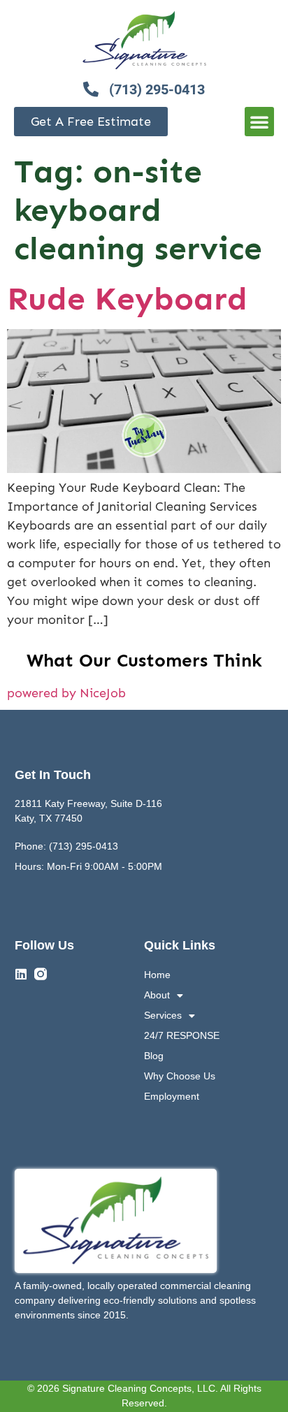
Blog (154, 1055)
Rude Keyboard (127, 298)
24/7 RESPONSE (181, 1035)
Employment (171, 1096)
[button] (259, 121)
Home (157, 974)
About (157, 994)
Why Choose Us (179, 1076)
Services (163, 1015)
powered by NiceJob (66, 693)
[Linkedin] (21, 974)
